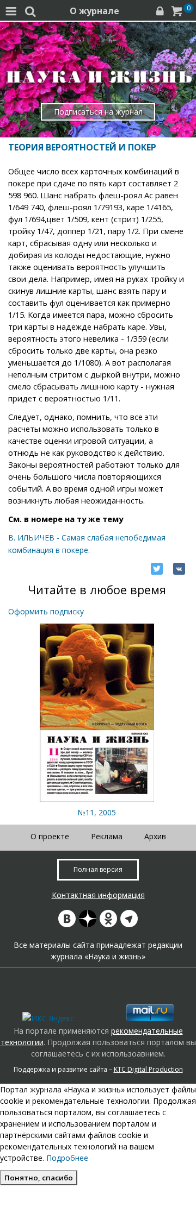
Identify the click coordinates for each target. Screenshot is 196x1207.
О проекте (49, 836)
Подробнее (67, 1158)
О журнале (94, 11)
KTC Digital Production (148, 1069)
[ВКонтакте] (179, 569)
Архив (155, 836)
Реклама (106, 836)
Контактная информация (98, 895)
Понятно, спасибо (38, 1178)
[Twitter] (157, 569)
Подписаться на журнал (98, 111)
